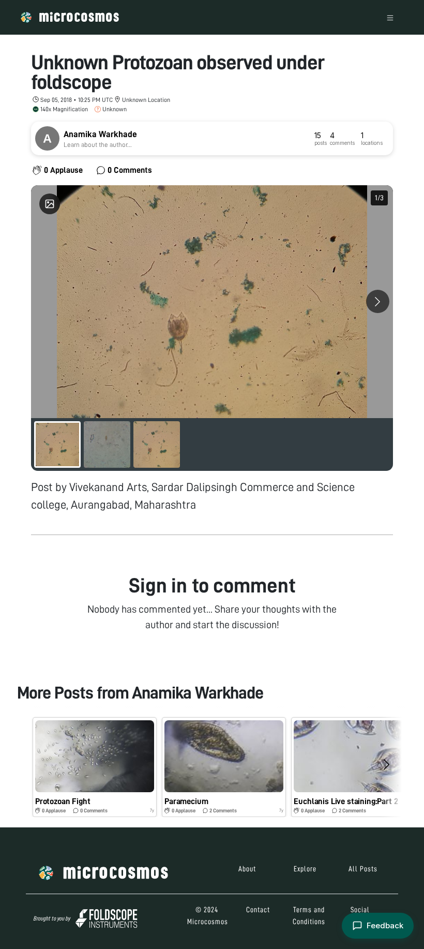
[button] (95, 767)
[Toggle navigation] (390, 17)
